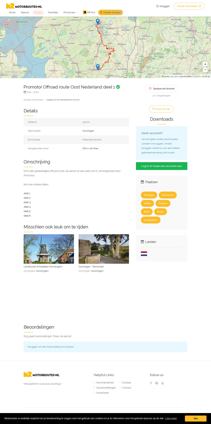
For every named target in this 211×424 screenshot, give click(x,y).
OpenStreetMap (186, 76)
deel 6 (27, 215)
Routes (38, 12)
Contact (126, 387)
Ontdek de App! (112, 12)
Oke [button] (196, 418)
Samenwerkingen (106, 387)
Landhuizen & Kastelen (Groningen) (43, 266)
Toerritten (53, 12)
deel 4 (27, 206)
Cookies (126, 382)
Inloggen (164, 6)
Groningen (88, 130)
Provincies (69, 12)
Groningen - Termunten (91, 266)
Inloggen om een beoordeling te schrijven (63, 100)
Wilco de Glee (90, 148)
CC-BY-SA (206, 76)
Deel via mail (162, 109)
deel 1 (27, 193)
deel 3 (27, 202)
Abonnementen (105, 382)
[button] (98, 21)
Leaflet (166, 76)
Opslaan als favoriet (164, 88)
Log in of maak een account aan (161, 166)
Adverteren (102, 392)
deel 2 (27, 197)
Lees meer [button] (171, 418)
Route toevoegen (187, 6)
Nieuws (25, 12)
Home (12, 12)
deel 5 (27, 211)
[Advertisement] (105, 296)
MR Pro (91, 12)
